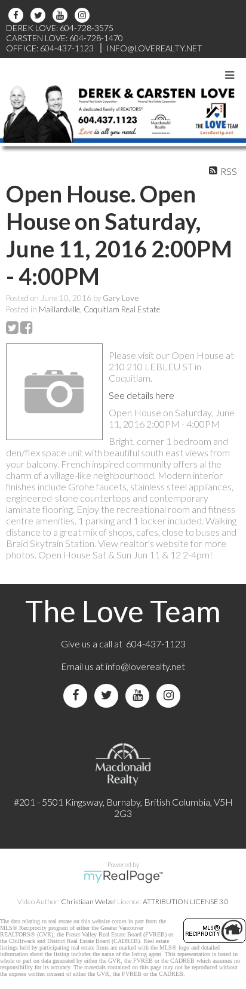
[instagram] (83, 15)
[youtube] (61, 15)
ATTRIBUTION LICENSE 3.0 (186, 901)
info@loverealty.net (145, 666)
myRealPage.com (123, 876)
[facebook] (17, 15)
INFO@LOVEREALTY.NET (154, 48)
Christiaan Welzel (88, 901)
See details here (141, 395)
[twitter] (39, 15)
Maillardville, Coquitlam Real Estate (99, 309)
